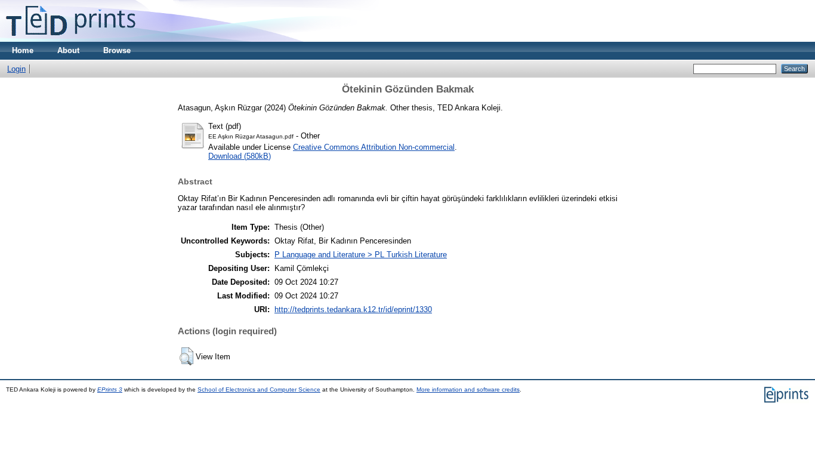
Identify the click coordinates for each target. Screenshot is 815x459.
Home (22, 50)
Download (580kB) (239, 156)
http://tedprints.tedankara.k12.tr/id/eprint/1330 (353, 309)
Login (16, 68)
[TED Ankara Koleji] (70, 39)
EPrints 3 (109, 389)
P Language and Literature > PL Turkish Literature (360, 254)
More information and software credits (468, 389)
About (68, 50)
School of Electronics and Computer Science (258, 389)
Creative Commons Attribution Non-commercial (374, 147)
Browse (117, 50)
